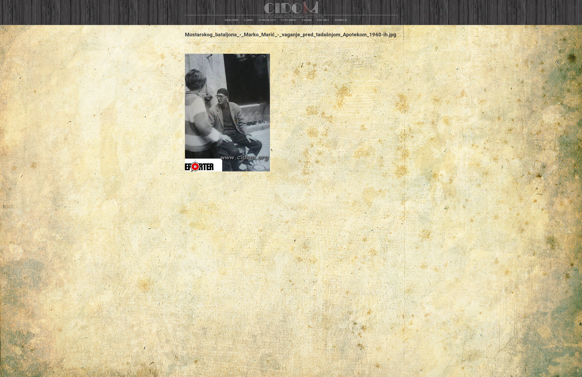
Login (355, 20)
